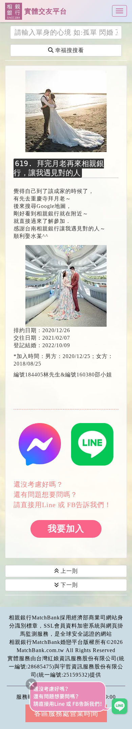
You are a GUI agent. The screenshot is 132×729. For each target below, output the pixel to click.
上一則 (68, 571)
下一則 (68, 585)
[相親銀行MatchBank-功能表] (119, 11)
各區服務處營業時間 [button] (66, 713)
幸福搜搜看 (68, 50)
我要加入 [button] (66, 529)
